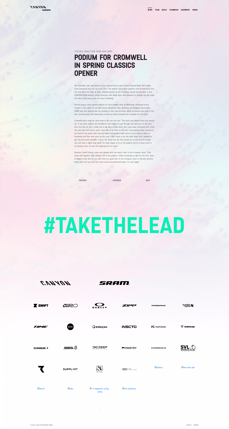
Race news (107, 51)
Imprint (196, 425)
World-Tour (89, 51)
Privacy (189, 425)
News (98, 51)
